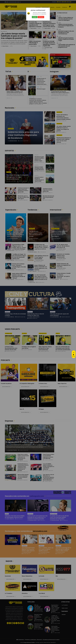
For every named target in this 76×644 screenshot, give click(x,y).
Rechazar (41, 17)
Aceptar (34, 17)
